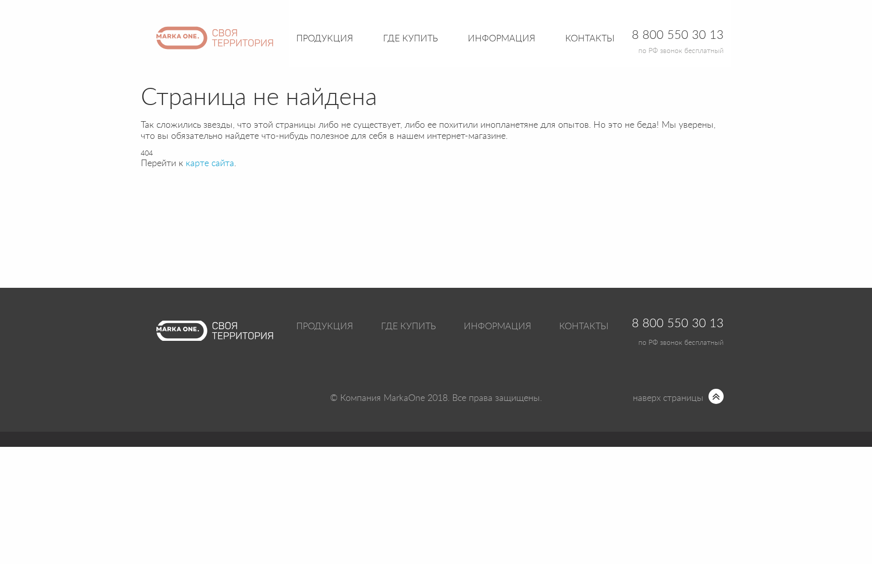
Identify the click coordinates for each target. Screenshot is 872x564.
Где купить (408, 326)
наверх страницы (668, 398)
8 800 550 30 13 (678, 324)
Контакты (590, 38)
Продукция (324, 38)
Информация (497, 326)
